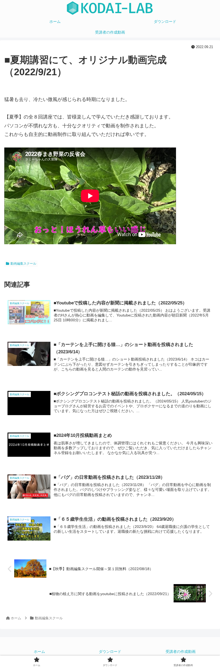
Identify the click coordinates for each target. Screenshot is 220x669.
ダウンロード (110, 651)
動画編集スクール (23, 263)
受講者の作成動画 (181, 651)
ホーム (39, 651)
